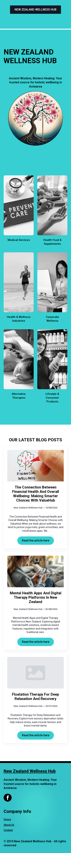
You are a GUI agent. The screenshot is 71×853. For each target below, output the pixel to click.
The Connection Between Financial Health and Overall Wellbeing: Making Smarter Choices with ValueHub (35, 493)
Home (7, 819)
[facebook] (8, 798)
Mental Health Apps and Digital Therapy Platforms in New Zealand (35, 597)
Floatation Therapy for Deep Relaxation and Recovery (35, 696)
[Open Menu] (35, 20)
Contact (8, 830)
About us (9, 824)
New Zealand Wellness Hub (30, 771)
